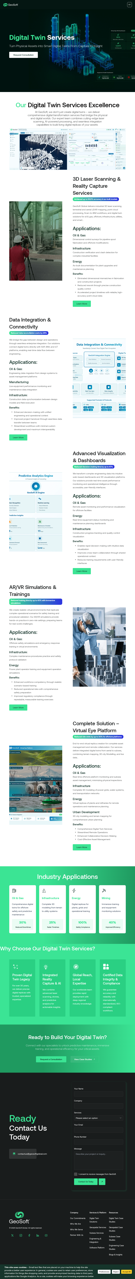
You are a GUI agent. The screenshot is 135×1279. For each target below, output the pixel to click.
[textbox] (65, 636)
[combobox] (67, 636)
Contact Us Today (67, 672)
